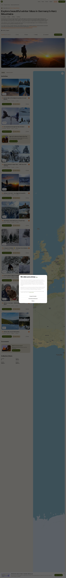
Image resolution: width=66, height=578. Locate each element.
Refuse (33, 300)
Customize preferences (33, 298)
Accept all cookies (33, 296)
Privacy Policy (31, 292)
